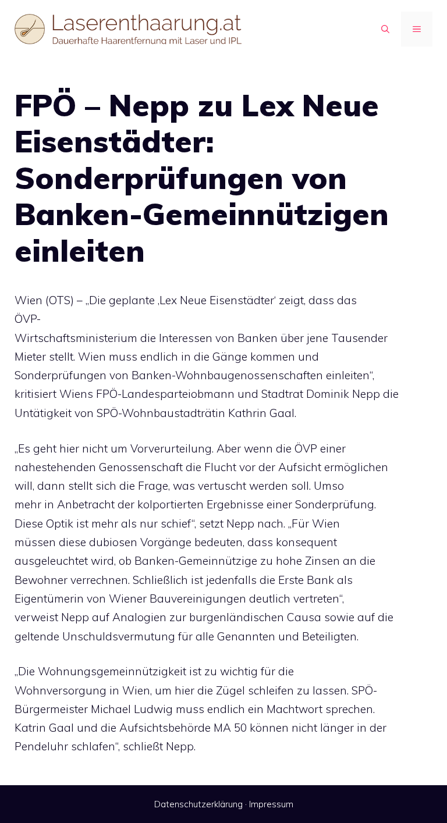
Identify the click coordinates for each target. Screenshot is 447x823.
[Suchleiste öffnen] (385, 29)
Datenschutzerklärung (198, 804)
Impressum (271, 804)
